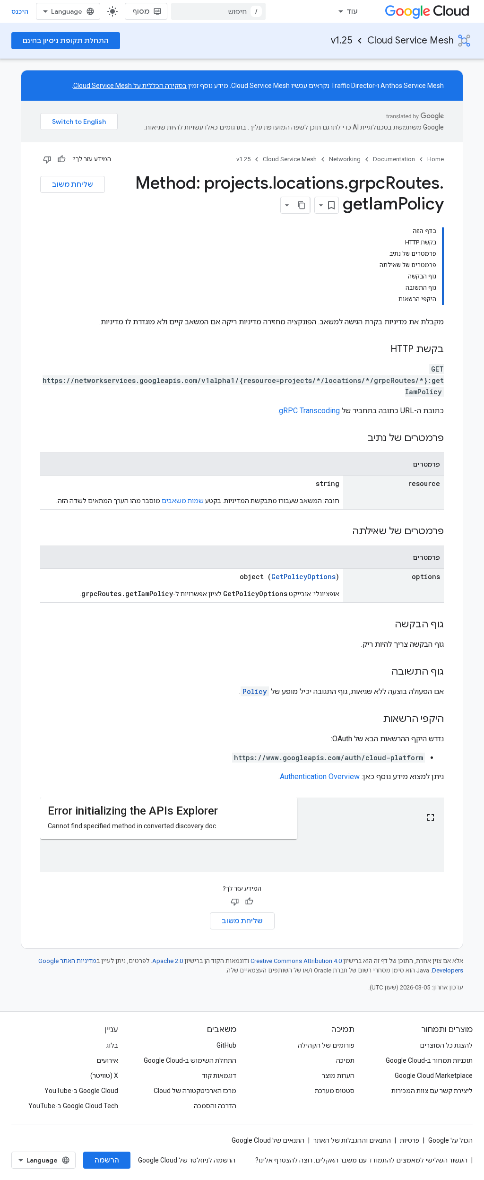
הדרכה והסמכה (215, 1106)
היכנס (19, 11)
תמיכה (345, 1060)
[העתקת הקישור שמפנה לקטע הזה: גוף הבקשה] (385, 625)
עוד (352, 11)
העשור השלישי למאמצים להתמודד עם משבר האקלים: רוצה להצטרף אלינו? (361, 1160)
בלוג (112, 1045)
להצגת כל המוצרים (446, 1045)
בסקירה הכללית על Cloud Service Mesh (130, 85)
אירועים (107, 1060)
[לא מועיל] (47, 159)
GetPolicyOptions (303, 576)
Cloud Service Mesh (410, 40)
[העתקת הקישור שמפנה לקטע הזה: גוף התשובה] (381, 672)
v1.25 (341, 40)
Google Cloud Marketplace (434, 1075)
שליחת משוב (72, 184)
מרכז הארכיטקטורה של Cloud (195, 1090)
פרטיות (409, 1140)
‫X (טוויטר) (104, 1075)
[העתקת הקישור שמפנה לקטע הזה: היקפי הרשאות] (373, 719)
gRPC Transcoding (309, 410)
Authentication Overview (320, 776)
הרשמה (107, 1160)
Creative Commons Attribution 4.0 (296, 960)
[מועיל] (61, 159)
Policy (254, 691)
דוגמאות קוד (219, 1075)
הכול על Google (450, 1140)
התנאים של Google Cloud (268, 1140)
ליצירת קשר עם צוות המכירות (432, 1090)
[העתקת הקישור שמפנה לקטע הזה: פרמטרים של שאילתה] (342, 532)
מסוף (140, 11)
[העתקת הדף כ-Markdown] (301, 205)
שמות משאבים (183, 500)
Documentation (394, 159)
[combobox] (218, 11)
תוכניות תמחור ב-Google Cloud (429, 1060)
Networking (345, 159)
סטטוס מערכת (334, 1090)
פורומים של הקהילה (326, 1045)
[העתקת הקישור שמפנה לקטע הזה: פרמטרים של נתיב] (358, 438)
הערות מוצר (338, 1075)
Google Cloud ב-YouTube (81, 1090)
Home (435, 159)
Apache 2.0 (167, 960)
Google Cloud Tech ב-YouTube (73, 1106)
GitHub (226, 1045)
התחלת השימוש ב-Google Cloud (190, 1060)
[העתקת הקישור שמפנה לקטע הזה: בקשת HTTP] (381, 350)
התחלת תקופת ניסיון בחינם (66, 40)
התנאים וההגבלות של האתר (352, 1140)
